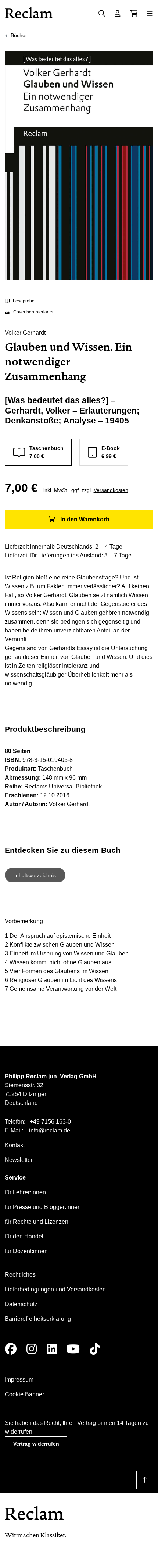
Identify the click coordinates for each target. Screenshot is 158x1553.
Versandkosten (111, 490)
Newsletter (19, 1160)
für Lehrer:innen (25, 1192)
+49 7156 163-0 (50, 1121)
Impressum (19, 1379)
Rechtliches (20, 1275)
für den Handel (24, 1236)
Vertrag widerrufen (36, 1444)
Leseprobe (24, 301)
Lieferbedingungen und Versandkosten (55, 1289)
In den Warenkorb (84, 519)
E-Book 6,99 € (110, 452)
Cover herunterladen (34, 312)
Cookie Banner (24, 1394)
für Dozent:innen (26, 1251)
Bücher (19, 35)
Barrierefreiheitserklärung (38, 1319)
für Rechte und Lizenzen (36, 1222)
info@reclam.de (49, 1130)
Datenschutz (21, 1304)
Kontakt (15, 1145)
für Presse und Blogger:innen (43, 1207)
